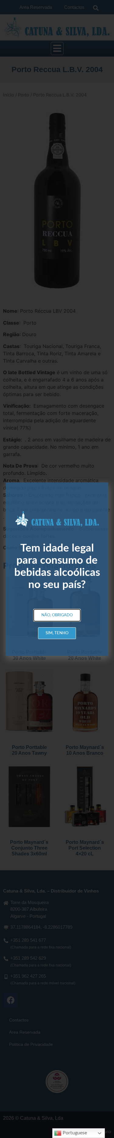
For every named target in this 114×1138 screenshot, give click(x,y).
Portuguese (74, 1132)
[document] (57, 569)
